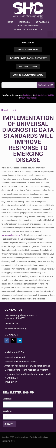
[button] (50, 34)
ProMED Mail (11, 378)
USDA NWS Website (28, 98)
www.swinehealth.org (10, 235)
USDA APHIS (10, 382)
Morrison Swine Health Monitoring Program (26, 369)
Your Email (7, 411)
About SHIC (24, 22)
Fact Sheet (27, 95)
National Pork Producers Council (20, 361)
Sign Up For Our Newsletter (28, 29)
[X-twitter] (13, 340)
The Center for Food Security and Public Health (27, 374)
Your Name (7, 399)
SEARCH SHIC (45, 85)
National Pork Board (14, 357)
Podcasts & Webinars (27, 26)
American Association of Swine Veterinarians (27, 365)
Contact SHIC (42, 22)
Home (10, 22)
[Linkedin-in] (19, 340)
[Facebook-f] (6, 340)
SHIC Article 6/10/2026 (44, 95)
